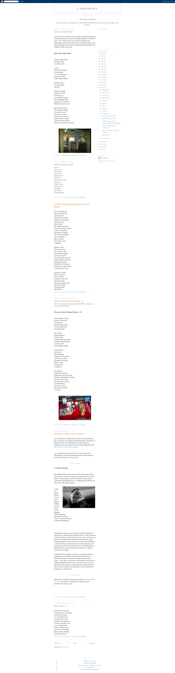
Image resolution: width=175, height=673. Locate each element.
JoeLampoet (105, 158)
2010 (102, 147)
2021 (102, 67)
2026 (102, 53)
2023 (102, 61)
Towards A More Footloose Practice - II (68, 301)
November (105, 92)
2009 (102, 149)
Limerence (89, 667)
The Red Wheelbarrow (89, 669)
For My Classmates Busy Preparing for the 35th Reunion (71, 205)
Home (75, 643)
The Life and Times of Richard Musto (66, 447)
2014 (102, 85)
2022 (102, 64)
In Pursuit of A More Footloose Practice (69, 433)
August (104, 100)
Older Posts (92, 643)
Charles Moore (89, 663)
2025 (102, 56)
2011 (102, 144)
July (103, 103)
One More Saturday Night (63, 164)
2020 (102, 69)
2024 (102, 59)
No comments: (82, 155)
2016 (102, 80)
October (104, 95)
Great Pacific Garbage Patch (89, 665)
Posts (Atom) (65, 647)
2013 (102, 88)
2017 (102, 77)
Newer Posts (57, 643)
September (105, 98)
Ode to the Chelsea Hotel (63, 31)
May (103, 106)
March (104, 111)
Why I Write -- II (60, 606)
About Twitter (89, 661)
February (105, 113)
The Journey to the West (87, 19)
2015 (102, 82)
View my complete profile (107, 161)
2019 (102, 72)
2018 (102, 74)
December (105, 90)
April (104, 108)
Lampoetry (87, 8)
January (104, 138)
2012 (102, 141)
